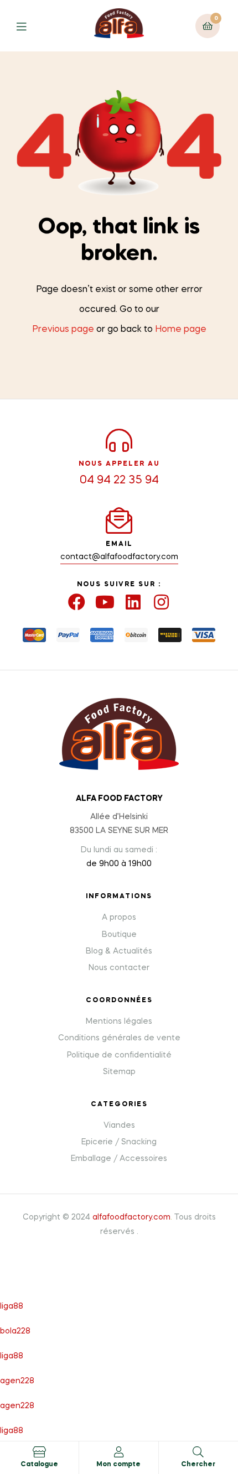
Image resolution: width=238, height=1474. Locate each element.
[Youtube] (104, 602)
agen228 (17, 1381)
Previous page (63, 329)
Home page (180, 329)
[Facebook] (76, 602)
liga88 (11, 1306)
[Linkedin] (133, 602)
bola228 (15, 1331)
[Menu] (30, 25)
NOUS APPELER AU (119, 464)
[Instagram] (161, 602)
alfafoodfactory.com (131, 1217)
